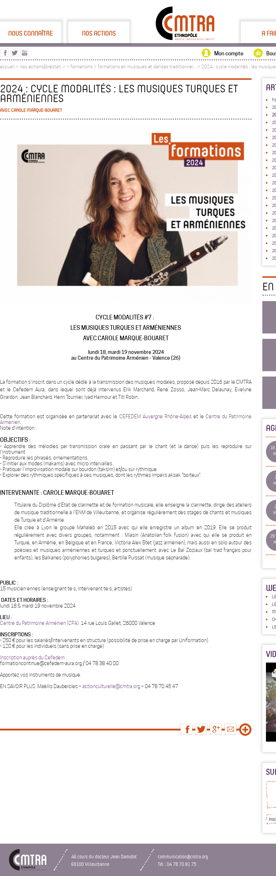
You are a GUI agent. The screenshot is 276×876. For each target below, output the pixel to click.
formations (81, 66)
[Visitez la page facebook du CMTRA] (4, 55)
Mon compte (228, 53)
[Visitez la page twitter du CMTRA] (14, 55)
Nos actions (99, 33)
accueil (7, 66)
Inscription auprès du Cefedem (32, 657)
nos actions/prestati (40, 66)
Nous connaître (30, 33)
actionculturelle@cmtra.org (111, 686)
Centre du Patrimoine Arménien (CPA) (40, 623)
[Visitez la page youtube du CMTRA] (24, 55)
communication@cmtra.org (183, 856)
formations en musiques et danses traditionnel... (147, 66)
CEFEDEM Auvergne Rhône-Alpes (155, 416)
